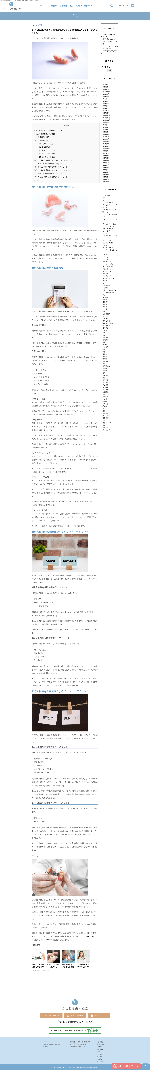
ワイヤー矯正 (107, 285)
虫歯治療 (105, 397)
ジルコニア (106, 233)
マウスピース (107, 262)
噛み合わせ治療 (108, 323)
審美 (104, 342)
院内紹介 (100, 1049)
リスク (105, 281)
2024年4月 (106, 134)
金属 (104, 420)
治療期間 (105, 375)
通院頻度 (105, 413)
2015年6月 (106, 182)
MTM (104, 200)
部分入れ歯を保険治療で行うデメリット (51, 167)
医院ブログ (88, 6)
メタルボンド (107, 271)
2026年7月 (106, 87)
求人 (71, 6)
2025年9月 (106, 94)
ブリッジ (105, 257)
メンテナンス (107, 276)
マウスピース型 (108, 264)
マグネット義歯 (45, 144)
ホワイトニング (108, 259)
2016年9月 (106, 160)
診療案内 (64, 6)
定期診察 (105, 340)
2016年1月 (106, 172)
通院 (104, 411)
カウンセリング (108, 231)
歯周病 (105, 359)
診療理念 (100, 1042)
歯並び (105, 354)
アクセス (79, 6)
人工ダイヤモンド (108, 292)
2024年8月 (106, 125)
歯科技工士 (106, 366)
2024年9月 (106, 122)
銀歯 (104, 425)
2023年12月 (106, 144)
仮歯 (104, 295)
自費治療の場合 (42, 140)
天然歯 (105, 330)
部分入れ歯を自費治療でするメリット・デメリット (52, 170)
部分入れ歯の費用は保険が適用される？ (48, 130)
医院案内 (54, 6)
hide (67, 125)
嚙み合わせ (106, 326)
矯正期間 (105, 380)
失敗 (104, 333)
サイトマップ (102, 1061)
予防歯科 (105, 288)
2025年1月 (106, 113)
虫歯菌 (105, 399)
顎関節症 (105, 427)
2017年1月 (106, 158)
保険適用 (105, 299)
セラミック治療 (108, 243)
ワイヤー (105, 283)
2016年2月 (106, 170)
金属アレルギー (108, 423)
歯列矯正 (105, 356)
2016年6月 (106, 163)
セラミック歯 (107, 240)
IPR (104, 198)
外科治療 (105, 328)
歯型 (104, 363)
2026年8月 (106, 84)
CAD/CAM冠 (107, 195)
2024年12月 (106, 115)
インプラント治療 (108, 226)
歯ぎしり (105, 352)
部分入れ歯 (106, 416)
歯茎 (104, 373)
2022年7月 (106, 151)
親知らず (105, 404)
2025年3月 (106, 108)
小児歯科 (105, 347)
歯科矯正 (105, 371)
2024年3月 (106, 137)
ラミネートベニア (108, 278)
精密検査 (105, 387)
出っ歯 (105, 309)
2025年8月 (106, 96)
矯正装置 (105, 385)
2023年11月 (106, 146)
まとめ (36, 180)
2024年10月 (106, 120)
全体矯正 (105, 307)
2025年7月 (106, 99)
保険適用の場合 (42, 137)
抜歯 (104, 349)
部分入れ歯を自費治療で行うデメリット (51, 177)
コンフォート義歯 (46, 157)
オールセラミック (108, 228)
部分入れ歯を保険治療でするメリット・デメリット (52, 160)
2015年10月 (106, 174)
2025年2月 (106, 111)
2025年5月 (106, 103)
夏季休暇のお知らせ (109, 39)
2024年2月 (106, 139)
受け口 (105, 316)
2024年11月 (106, 118)
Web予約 (49, 940)
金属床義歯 (44, 147)
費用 (104, 408)
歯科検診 (105, 368)
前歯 (104, 311)
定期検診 (105, 337)
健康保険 (105, 302)
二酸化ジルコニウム (109, 290)
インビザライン (108, 202)
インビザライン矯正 (109, 224)
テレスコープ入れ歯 (47, 154)
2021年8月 (106, 153)
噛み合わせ (106, 321)
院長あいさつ (102, 1047)
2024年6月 (106, 129)
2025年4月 (106, 106)
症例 (104, 378)
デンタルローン (108, 247)
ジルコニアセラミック (110, 236)
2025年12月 (106, 92)
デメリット (106, 245)
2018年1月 (106, 156)
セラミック (106, 238)
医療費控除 (106, 314)
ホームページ (92, 936)
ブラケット (106, 254)
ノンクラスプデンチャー (49, 150)
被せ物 (105, 401)
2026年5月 (106, 89)
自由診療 (105, 389)
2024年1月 (106, 141)
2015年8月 (106, 179)
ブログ (100, 1054)
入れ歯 (105, 304)
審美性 (105, 344)
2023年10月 (106, 148)
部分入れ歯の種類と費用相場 (44, 134)
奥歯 (104, 335)
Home (41, 6)
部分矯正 (105, 418)
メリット (105, 273)
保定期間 (105, 297)
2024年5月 (106, 132)
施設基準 (100, 1059)
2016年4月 (106, 165)
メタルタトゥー (108, 269)
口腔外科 (105, 318)
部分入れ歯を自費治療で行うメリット (50, 173)
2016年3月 (106, 167)
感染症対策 (101, 1044)
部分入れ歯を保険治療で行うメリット (50, 164)
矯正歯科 (105, 382)
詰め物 (105, 406)
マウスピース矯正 (108, 266)
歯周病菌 (105, 361)
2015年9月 (106, 177)
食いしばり (106, 430)
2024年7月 (106, 127)
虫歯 (104, 394)
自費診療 (105, 392)
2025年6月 (106, 101)
